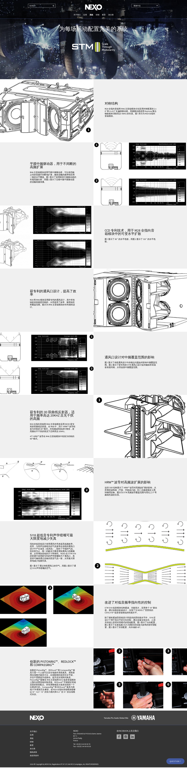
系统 (91, 15)
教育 (104, 15)
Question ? (175, 761)
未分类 (111, 15)
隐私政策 (33, 752)
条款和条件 (34, 755)
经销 (97, 15)
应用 (85, 15)
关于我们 (77, 15)
